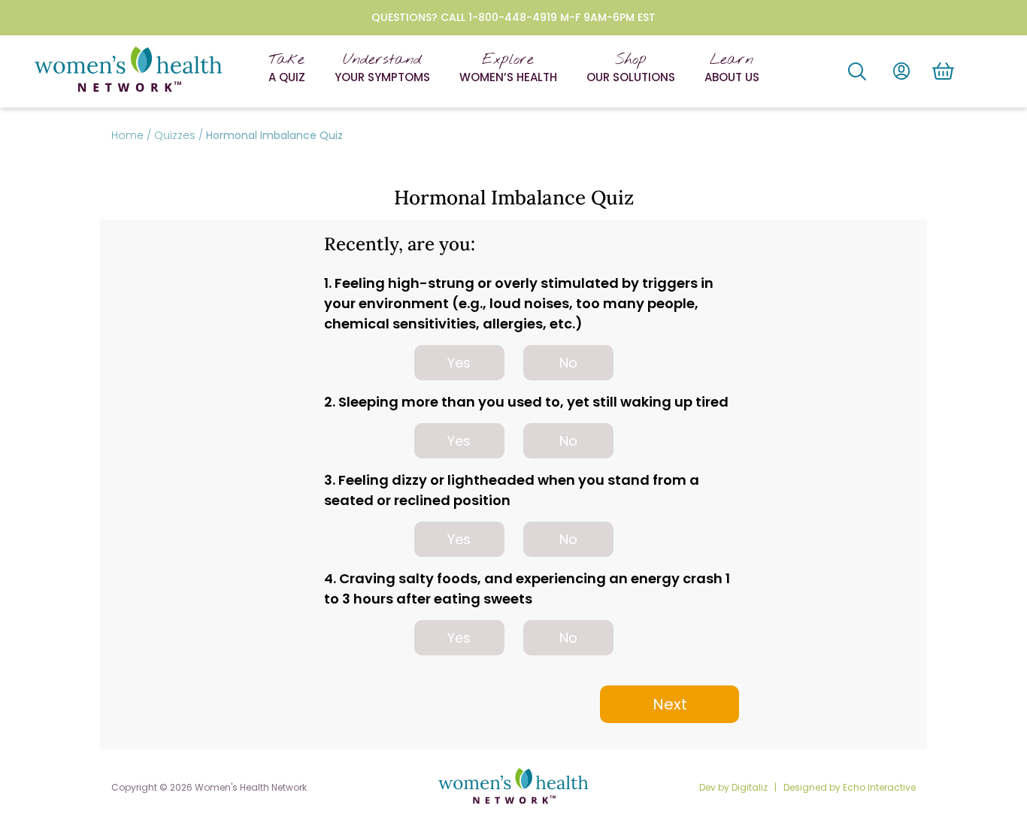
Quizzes (174, 135)
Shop (630, 67)
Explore (508, 67)
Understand (382, 67)
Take (286, 67)
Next (670, 704)
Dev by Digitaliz (734, 787)
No (568, 362)
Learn (731, 67)
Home (127, 135)
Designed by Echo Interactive (849, 787)
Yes (459, 362)
